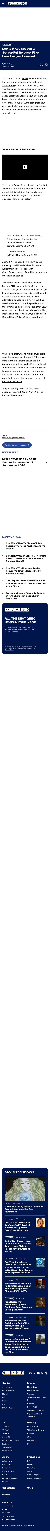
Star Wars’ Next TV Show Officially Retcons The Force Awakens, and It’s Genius (25, 546)
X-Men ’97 (6, 1437)
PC (28, 1444)
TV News (5, 1426)
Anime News (7, 1461)
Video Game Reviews (35, 1430)
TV (3, 1422)
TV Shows (7, 44)
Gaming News (32, 1426)
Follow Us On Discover (16, 445)
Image (4, 1401)
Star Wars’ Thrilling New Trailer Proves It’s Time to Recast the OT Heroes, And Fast (23, 571)
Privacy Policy (9, 650)
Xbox (29, 1437)
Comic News (7, 1387)
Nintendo (30, 1433)
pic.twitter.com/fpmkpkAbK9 (21, 245)
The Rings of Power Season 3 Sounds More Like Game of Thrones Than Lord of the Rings (26, 583)
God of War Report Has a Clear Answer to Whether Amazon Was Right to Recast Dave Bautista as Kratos (18, 1246)
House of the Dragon (10, 1440)
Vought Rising (7, 1447)
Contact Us (7, 1502)
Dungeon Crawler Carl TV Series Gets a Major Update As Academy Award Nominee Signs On (26, 558)
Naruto (5, 1475)
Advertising (7, 1506)
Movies (31, 1383)
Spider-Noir (6, 1433)
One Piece (6, 1482)
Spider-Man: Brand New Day (36, 1398)
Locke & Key (8, 85)
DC (3, 1397)
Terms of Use (17, 648)
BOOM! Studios (8, 1408)
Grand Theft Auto (34, 1478)
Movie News (32, 1387)
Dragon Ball (7, 1464)
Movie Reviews (33, 1390)
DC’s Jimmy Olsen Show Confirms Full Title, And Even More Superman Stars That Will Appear (17, 1226)
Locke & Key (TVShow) (10, 438)
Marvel (5, 1394)
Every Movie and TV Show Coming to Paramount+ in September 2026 (19, 462)
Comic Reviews (8, 1390)
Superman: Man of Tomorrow (34, 1415)
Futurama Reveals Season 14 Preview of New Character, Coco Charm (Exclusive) (25, 596)
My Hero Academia (9, 1478)
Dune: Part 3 (32, 1407)
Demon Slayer (7, 1468)
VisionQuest (7, 1451)
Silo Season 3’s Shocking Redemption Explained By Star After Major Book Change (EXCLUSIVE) (18, 1287)
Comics (6, 1383)
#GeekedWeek (23, 242)
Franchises (33, 1457)
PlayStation (31, 1440)
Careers (6, 1513)
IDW (4, 1404)
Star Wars (31, 1468)
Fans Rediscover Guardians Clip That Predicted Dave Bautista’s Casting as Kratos (18, 1306)
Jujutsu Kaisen (8, 1471)
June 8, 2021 (32, 254)
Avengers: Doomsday (35, 1410)
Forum (6, 1494)
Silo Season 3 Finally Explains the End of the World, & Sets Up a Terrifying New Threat (17, 1324)
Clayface (30, 1403)
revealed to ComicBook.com (30, 285)
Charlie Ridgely (9, 64)
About (5, 1509)
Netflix (25, 78)
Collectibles (8, 1488)
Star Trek (31, 1471)
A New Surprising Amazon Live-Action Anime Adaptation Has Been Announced (25, 1209)
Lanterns (5, 1444)
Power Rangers (33, 1475)
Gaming (31, 1422)
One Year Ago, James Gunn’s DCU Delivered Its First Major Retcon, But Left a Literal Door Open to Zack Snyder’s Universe (19, 1267)
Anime (8, 1203)
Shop (30, 1488)
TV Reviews (7, 1430)
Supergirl (30, 1394)
